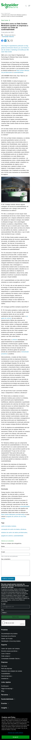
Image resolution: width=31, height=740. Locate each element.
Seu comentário (5, 559)
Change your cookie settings (15, 732)
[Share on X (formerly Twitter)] (8, 41)
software (14, 339)
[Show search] (26, 6)
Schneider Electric (8, 36)
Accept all (15, 737)
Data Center (7, 13)
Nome (3, 546)
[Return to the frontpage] (9, 6)
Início (2, 13)
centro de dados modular (8, 526)
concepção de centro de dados (10, 529)
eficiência (23, 529)
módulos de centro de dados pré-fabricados (14, 532)
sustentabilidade (18, 72)
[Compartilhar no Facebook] (2, 41)
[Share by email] (11, 41)
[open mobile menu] (29, 6)
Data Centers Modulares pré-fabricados (13, 514)
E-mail (3, 552)
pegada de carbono (7, 535)
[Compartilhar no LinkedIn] (5, 41)
